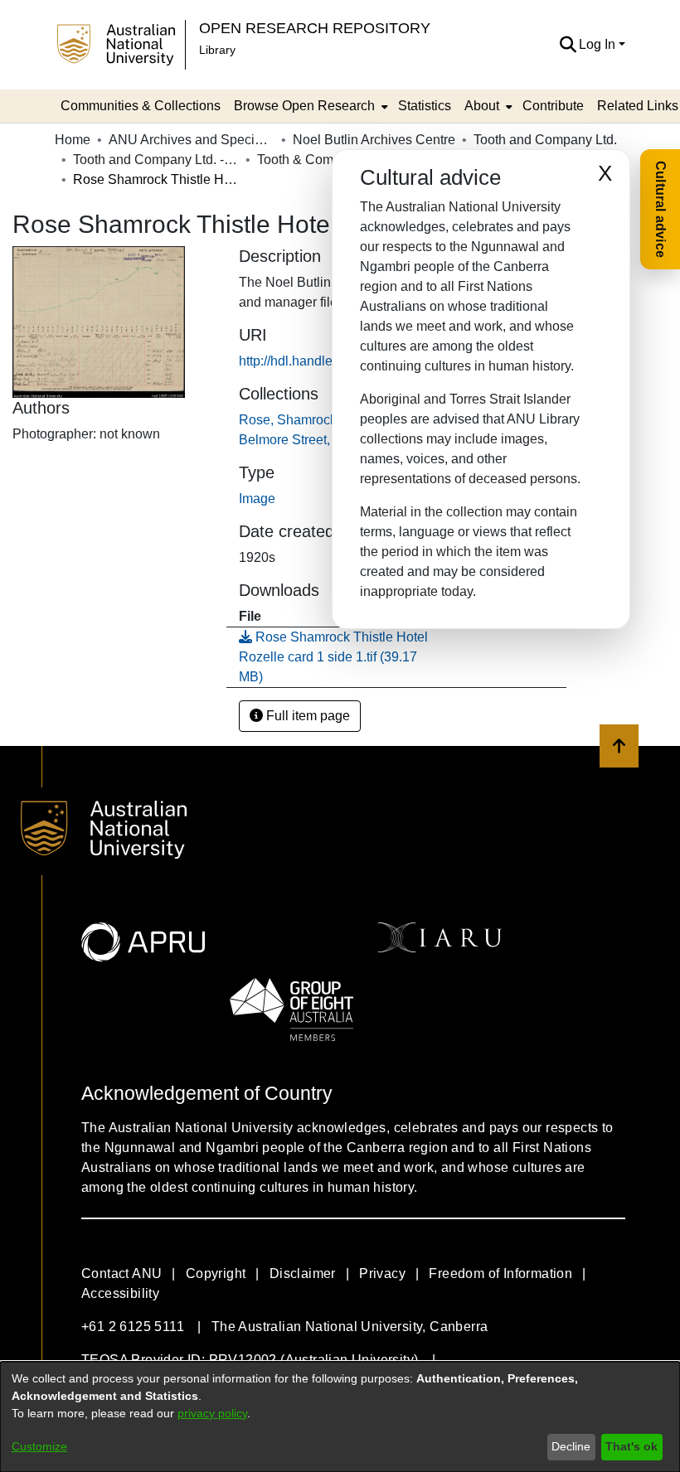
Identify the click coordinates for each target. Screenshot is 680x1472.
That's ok (631, 1446)
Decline (570, 1446)
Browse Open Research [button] (304, 106)
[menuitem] (309, 106)
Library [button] (217, 49)
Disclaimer (303, 1273)
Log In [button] (599, 44)
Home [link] (72, 140)
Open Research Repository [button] (314, 27)
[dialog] (340, 1417)
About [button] (481, 106)
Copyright (216, 1273)
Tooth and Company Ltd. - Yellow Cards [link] (156, 160)
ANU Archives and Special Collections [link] (191, 140)
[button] (567, 45)
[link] (333, 657)
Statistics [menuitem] (424, 106)
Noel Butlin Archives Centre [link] (374, 140)
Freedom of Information (500, 1273)
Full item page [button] (306, 716)
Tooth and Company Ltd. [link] (545, 140)
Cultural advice (660, 209)
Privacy (382, 1273)
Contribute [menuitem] (553, 106)
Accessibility (120, 1293)
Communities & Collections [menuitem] (141, 106)
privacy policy (212, 1413)
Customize (39, 1446)
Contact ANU (121, 1273)
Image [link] (257, 498)
